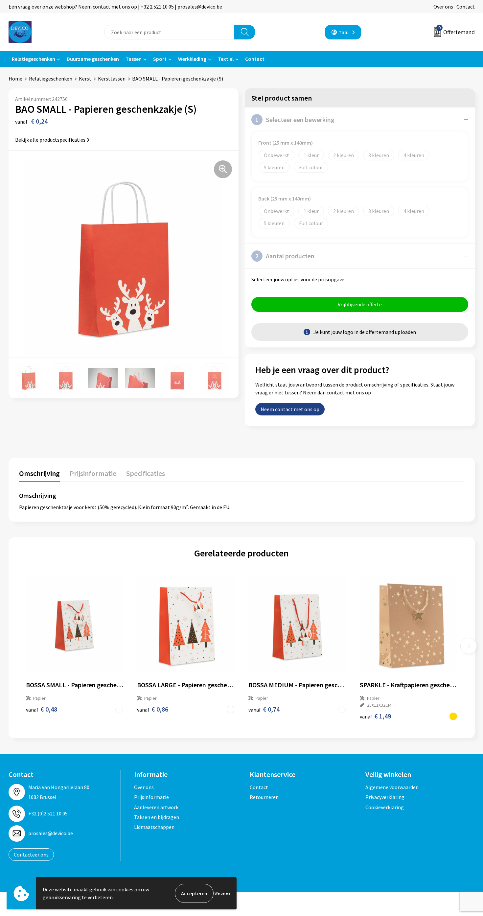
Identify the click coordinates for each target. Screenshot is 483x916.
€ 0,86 (152, 709)
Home (15, 78)
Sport (160, 59)
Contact (465, 6)
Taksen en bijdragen (156, 817)
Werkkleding (192, 59)
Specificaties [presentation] (145, 473)
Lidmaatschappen (154, 827)
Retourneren (264, 797)
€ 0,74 (264, 709)
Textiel (226, 59)
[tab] (39, 474)
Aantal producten (284, 256)
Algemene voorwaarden (392, 787)
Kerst (85, 78)
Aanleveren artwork (156, 807)
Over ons (443, 6)
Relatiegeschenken (33, 59)
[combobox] (169, 32)
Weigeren (222, 893)
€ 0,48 (41, 709)
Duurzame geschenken (93, 59)
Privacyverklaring (384, 797)
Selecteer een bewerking (294, 119)
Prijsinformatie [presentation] (93, 473)
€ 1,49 (375, 716)
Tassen (134, 59)
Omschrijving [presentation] (39, 473)
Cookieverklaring (384, 807)
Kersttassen (112, 78)
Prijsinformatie (151, 797)
